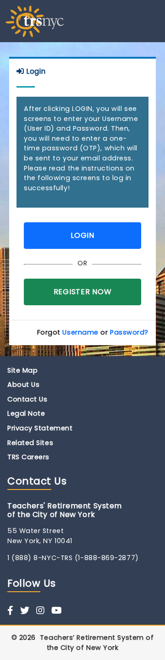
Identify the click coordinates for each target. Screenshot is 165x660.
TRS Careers (28, 457)
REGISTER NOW (83, 291)
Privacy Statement (39, 428)
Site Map (22, 370)
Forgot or (92, 332)
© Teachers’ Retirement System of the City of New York (82, 642)
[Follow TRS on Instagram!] (40, 610)
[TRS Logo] (35, 20)
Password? (129, 332)
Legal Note (26, 413)
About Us (23, 384)
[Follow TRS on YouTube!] (56, 610)
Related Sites (30, 442)
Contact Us (27, 399)
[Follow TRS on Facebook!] (10, 610)
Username (80, 332)
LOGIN (82, 235)
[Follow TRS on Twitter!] (25, 610)
